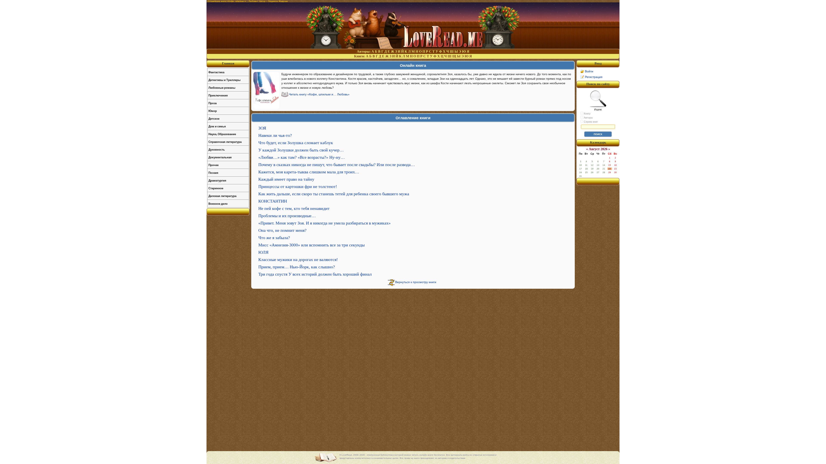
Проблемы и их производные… (287, 215)
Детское (213, 118)
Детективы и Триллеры (224, 80)
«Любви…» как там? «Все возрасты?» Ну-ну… (301, 157)
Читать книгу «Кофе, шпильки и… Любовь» (319, 94)
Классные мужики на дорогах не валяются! (298, 259)
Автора (588, 117)
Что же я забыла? (274, 237)
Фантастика (216, 72)
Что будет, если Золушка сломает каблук (295, 142)
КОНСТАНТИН (272, 201)
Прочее (213, 165)
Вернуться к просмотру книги (415, 282)
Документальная (220, 157)
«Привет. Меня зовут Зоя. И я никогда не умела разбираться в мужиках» (324, 223)
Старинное (215, 188)
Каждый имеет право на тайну (286, 179)
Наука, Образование (222, 134)
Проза (212, 103)
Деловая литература (222, 196)
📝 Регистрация (591, 77)
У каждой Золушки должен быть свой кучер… (301, 150)
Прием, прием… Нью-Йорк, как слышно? (296, 266)
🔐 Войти (586, 71)
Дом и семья (217, 126)
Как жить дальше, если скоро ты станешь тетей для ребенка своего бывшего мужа (333, 193)
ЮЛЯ (263, 252)
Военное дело (218, 203)
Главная (228, 63)
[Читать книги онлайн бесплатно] (413, 47)
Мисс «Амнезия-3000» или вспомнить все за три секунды (311, 245)
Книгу (586, 113)
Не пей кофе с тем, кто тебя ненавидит (294, 208)
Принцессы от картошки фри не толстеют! (297, 186)
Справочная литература (225, 142)
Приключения (218, 95)
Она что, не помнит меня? (282, 230)
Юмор (212, 111)
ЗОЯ (262, 128)
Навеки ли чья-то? (275, 135)
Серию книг (590, 121)
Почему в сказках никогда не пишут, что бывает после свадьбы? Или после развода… (336, 164)
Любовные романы (221, 87)
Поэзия (213, 173)
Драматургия (217, 180)
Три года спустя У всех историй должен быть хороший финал (315, 274)
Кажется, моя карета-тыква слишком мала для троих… (308, 171)
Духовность (216, 149)
